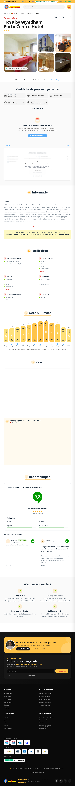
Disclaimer (42, 729)
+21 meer (41, 271)
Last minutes (8, 702)
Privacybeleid (43, 720)
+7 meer (6, 289)
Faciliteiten (36, 80)
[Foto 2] (46, 43)
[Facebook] (56, 781)
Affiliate (6, 726)
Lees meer (37, 227)
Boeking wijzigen (44, 696)
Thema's (6, 705)
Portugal (15, 13)
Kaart (45, 80)
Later (68, 145)
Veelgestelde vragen (45, 693)
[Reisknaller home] (12, 7)
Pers (5, 723)
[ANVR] (23, 2)
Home (6, 13)
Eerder (7, 145)
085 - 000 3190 (24, 649)
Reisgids (6, 708)
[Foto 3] (63, 43)
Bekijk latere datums (37, 135)
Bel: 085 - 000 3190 (45, 702)
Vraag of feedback (44, 705)
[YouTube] (69, 781)
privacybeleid (31, 675)
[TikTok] (65, 781)
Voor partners (8, 729)
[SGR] (26, 2)
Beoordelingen (55, 80)
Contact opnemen (44, 699)
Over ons (6, 717)
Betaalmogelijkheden (45, 726)
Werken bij (7, 720)
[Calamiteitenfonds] (30, 2)
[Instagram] (61, 781)
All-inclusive (7, 699)
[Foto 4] (46, 62)
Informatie (26, 80)
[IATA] (33, 2)
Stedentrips (7, 696)
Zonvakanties (8, 693)
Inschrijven (62, 671)
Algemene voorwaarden (46, 717)
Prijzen (17, 80)
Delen (58, 18)
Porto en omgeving (27, 13)
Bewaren (67, 18)
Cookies (41, 723)
